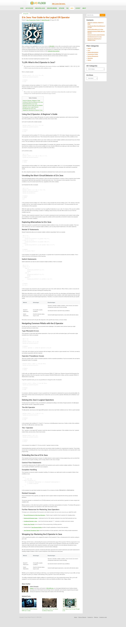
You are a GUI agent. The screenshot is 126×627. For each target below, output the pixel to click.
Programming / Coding (34, 20)
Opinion (89, 60)
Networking (90, 58)
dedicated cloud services (53, 51)
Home (75, 617)
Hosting (89, 48)
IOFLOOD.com (50, 588)
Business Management (93, 56)
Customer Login (103, 617)
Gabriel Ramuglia (45, 20)
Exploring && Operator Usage (30, 518)
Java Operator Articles (36, 527)
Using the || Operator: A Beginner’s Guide (31, 100)
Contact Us (90, 617)
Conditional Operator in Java (30, 521)
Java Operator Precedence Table (31, 530)
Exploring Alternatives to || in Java (30, 103)
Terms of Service (82, 617)
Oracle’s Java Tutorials (29, 524)
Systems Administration (93, 52)
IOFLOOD (51, 46)
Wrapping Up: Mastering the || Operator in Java (32, 110)
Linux (89, 50)
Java (27, 20)
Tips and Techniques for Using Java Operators (34, 515)
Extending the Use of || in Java (29, 108)
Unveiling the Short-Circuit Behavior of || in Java (33, 102)
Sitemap (96, 617)
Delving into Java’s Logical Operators (30, 107)
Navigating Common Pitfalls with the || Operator (33, 105)
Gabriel (31, 588)
